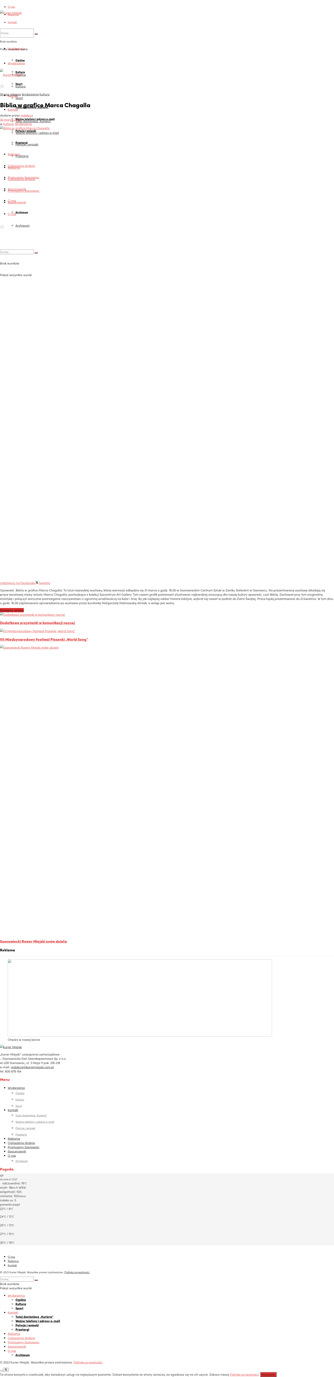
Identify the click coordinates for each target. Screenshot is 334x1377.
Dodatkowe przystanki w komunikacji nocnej (37, 622)
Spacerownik (17, 202)
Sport (19, 98)
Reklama (13, 14)
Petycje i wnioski (26, 144)
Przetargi (22, 156)
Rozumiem (268, 1374)
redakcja (26, 115)
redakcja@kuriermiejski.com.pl (32, 1067)
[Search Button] (36, 34)
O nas (11, 7)
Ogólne (20, 60)
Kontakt (12, 22)
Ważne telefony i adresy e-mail (37, 132)
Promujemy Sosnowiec (23, 190)
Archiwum (21, 212)
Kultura (20, 86)
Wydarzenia (16, 63)
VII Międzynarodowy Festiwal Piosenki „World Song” (44, 639)
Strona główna (10, 94)
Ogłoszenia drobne (21, 165)
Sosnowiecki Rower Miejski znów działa (33, 941)
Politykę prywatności (244, 1374)
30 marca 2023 (10, 119)
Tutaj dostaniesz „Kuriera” (33, 121)
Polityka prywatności (76, 1272)
